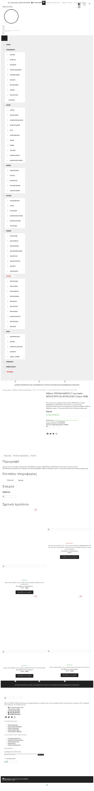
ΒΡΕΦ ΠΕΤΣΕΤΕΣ (14, 306)
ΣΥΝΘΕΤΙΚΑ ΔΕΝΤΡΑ (15, 155)
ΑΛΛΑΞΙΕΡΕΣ (13, 326)
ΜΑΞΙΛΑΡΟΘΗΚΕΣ (14, 84)
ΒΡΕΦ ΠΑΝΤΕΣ (13, 301)
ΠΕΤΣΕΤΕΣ (12, 175)
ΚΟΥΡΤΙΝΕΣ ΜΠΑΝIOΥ (15, 185)
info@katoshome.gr (15, 714)
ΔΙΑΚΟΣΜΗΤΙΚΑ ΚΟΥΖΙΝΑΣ (16, 215)
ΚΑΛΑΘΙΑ (12, 140)
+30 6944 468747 (37, 2)
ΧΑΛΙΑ (8, 331)
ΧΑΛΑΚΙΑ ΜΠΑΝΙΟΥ (14, 170)
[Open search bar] (3, 27)
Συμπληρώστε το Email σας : (13, 751)
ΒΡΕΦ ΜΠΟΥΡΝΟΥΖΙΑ (15, 316)
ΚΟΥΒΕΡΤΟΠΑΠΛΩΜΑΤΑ (15, 69)
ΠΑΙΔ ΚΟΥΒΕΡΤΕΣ (14, 241)
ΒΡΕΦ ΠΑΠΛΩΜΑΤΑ (14, 296)
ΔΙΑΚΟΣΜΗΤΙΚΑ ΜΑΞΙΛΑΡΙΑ (16, 120)
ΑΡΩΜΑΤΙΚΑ (9, 361)
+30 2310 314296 (25, 2)
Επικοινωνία (11, 743)
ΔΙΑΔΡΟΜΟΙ (13, 351)
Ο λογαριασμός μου (14, 738)
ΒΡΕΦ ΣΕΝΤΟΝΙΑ (14, 281)
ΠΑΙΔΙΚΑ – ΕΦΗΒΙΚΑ (14, 356)
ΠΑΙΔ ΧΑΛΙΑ (12, 266)
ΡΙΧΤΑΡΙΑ (12, 110)
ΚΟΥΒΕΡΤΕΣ (13, 59)
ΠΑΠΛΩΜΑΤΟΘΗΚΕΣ (15, 74)
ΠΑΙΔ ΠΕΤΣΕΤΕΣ (14, 256)
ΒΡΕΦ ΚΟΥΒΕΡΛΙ (14, 286)
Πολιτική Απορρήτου (14, 745)
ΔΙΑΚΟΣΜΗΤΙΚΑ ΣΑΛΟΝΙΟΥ (16, 160)
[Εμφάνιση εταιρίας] (24, 545)
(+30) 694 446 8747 (14, 712)
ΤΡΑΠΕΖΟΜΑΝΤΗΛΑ (15, 135)
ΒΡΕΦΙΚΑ (8, 276)
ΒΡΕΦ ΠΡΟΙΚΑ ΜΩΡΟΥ (25, 390)
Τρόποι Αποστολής (13, 730)
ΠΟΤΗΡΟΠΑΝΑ (13, 210)
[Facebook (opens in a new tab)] (79, 4)
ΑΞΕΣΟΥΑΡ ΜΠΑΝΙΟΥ (15, 190)
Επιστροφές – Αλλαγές (14, 731)
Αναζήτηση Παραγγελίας (53, 2)
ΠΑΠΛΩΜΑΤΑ (13, 64)
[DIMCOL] (53, 426)
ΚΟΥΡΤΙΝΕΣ (13, 150)
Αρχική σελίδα (7, 390)
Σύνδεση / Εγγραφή (67, 2)
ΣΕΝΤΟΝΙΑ (12, 54)
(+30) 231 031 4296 (15, 710)
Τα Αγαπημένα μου (13, 741)
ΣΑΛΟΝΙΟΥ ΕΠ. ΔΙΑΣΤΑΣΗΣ (16, 346)
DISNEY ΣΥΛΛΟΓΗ (11, 366)
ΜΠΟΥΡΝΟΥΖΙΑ (13, 180)
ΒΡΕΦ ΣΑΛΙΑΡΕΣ (14, 311)
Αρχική (8, 44)
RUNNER (12, 145)
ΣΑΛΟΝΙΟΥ (12, 341)
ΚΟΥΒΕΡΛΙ (12, 90)
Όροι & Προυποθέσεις (15, 726)
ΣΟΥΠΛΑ (12, 205)
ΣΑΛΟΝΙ (8, 105)
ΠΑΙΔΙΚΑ (8, 230)
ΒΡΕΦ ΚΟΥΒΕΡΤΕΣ (14, 291)
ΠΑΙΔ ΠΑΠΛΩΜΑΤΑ (14, 246)
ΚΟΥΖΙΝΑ (8, 195)
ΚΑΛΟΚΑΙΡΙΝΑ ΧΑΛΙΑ (15, 336)
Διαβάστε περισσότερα (69, 557)
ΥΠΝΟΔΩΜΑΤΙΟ (10, 49)
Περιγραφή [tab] (7, 455)
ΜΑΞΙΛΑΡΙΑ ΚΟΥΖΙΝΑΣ (15, 220)
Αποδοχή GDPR (10, 758)
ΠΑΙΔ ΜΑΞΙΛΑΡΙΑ (14, 271)
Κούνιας (20, 480)
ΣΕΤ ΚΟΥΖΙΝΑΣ (13, 225)
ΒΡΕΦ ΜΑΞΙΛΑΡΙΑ (14, 321)
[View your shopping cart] (3, 378)
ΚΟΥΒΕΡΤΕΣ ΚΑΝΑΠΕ (15, 125)
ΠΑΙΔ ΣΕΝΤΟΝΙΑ (14, 235)
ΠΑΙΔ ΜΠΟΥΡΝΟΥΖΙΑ (15, 261)
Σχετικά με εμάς (13, 725)
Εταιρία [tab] (33, 455)
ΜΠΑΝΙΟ (8, 165)
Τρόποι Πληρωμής (13, 728)
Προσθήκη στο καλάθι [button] (24, 592)
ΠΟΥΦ (11, 130)
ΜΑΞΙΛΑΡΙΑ (12, 79)
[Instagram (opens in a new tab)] (79, 7)
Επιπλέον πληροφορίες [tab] (20, 455)
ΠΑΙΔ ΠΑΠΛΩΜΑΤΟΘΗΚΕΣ (16, 251)
